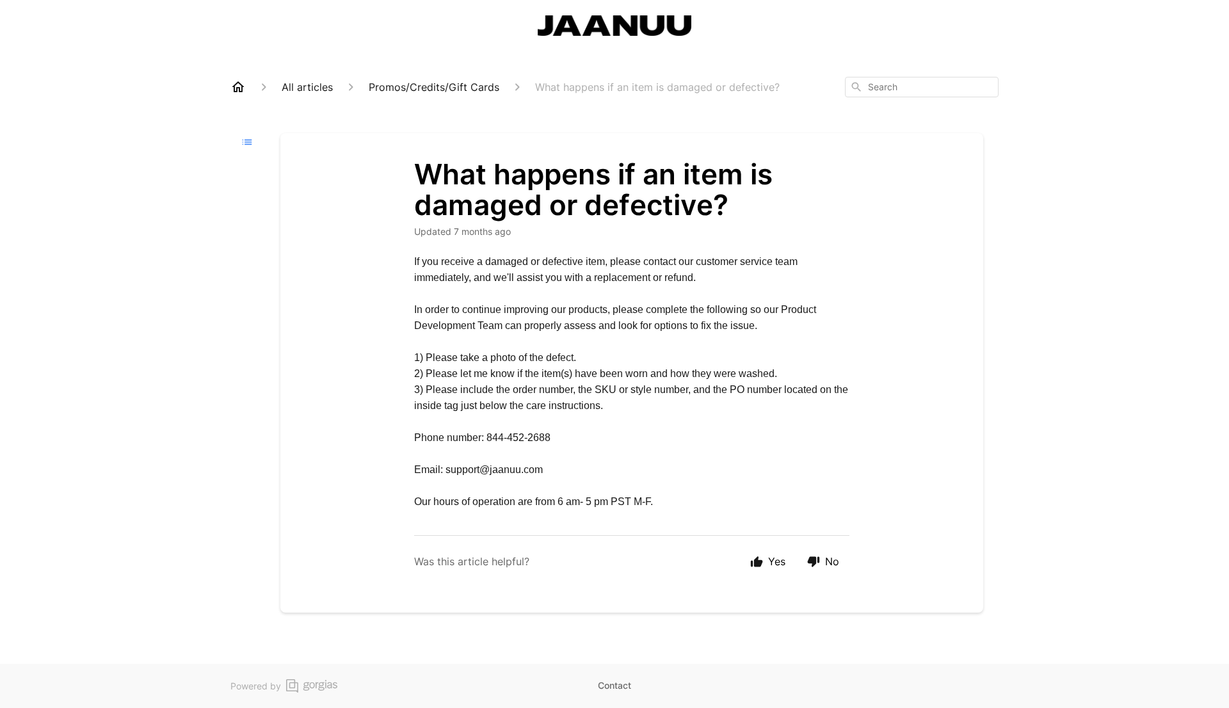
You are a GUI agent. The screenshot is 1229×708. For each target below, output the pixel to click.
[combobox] (922, 87)
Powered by (255, 685)
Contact (614, 685)
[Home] (238, 87)
